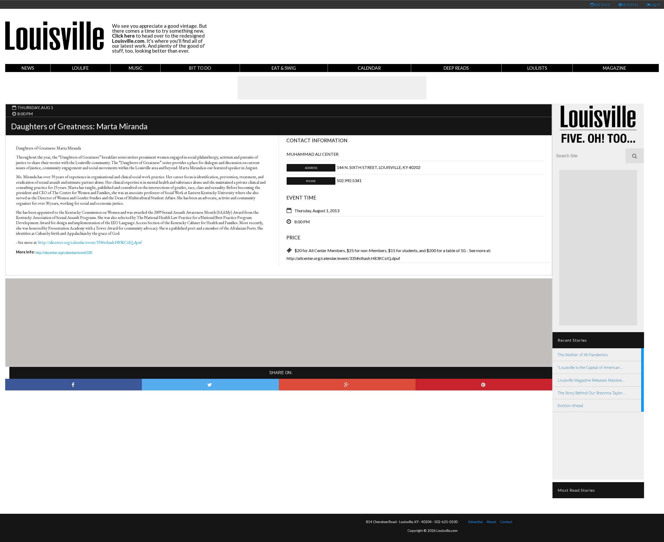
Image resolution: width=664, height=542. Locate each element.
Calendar (369, 68)
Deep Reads (456, 68)
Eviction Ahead (570, 405)
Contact (506, 522)
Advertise (475, 522)
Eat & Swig (284, 68)
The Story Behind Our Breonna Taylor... (592, 392)
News (28, 68)
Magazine (614, 68)
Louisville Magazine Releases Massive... (591, 380)
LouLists (537, 68)
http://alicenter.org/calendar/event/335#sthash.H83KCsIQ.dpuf (90, 242)
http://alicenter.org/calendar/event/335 (64, 253)
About (491, 522)
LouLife (80, 68)
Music (135, 68)
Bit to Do (200, 68)
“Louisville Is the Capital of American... (590, 367)
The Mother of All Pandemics (583, 354)
